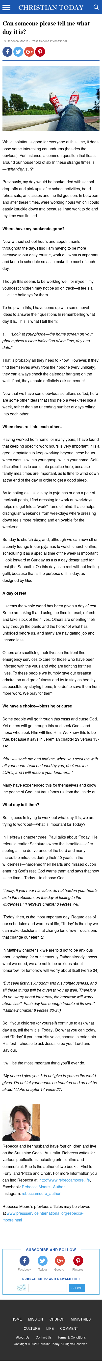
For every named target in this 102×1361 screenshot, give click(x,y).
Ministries (81, 1319)
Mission (35, 1319)
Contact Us (44, 1337)
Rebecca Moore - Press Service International (37, 41)
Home (16, 1319)
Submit (77, 1288)
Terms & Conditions (72, 1337)
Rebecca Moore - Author (43, 1187)
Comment (69, 1328)
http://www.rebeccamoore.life (64, 1180)
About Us (22, 1337)
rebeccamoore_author (41, 1193)
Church (57, 1319)
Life (50, 1328)
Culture (32, 1328)
